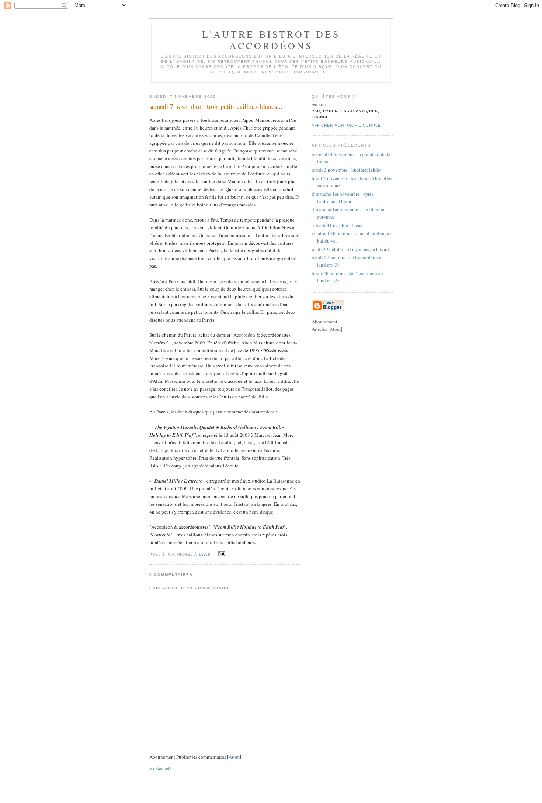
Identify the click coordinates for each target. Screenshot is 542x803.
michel (320, 105)
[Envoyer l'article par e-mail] (220, 553)
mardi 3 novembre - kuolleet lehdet (347, 170)
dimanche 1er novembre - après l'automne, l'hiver (343, 198)
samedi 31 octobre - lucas (337, 225)
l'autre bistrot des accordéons (271, 40)
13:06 (205, 554)
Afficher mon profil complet (347, 125)
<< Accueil (160, 768)
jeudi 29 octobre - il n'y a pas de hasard (350, 249)
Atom (234, 757)
